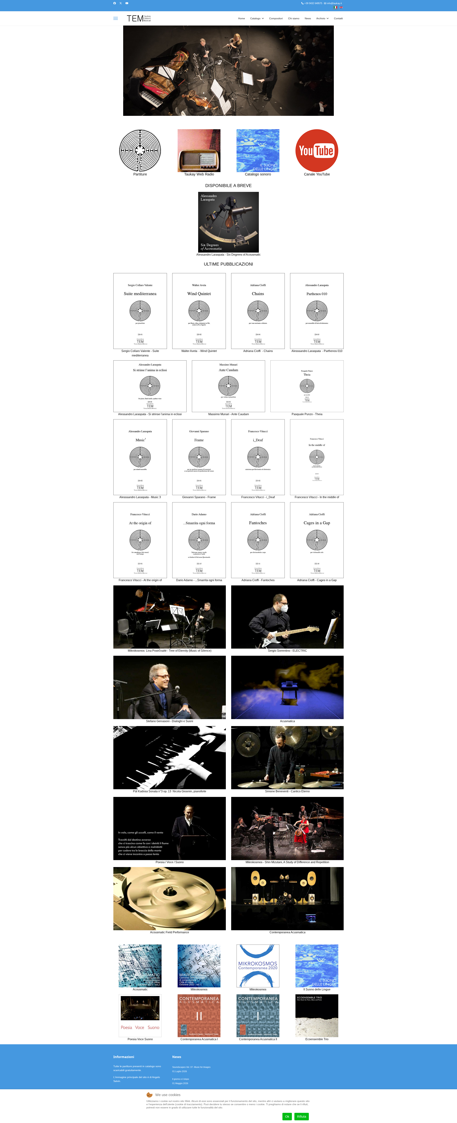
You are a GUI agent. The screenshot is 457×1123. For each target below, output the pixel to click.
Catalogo (255, 18)
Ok (287, 1116)
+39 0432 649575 (313, 3)
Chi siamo (293, 18)
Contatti (338, 18)
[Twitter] (120, 3)
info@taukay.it (334, 3)
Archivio (320, 18)
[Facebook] (114, 3)
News (308, 18)
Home (241, 18)
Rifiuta (301, 1116)
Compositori (276, 18)
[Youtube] (126, 3)
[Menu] (115, 18)
